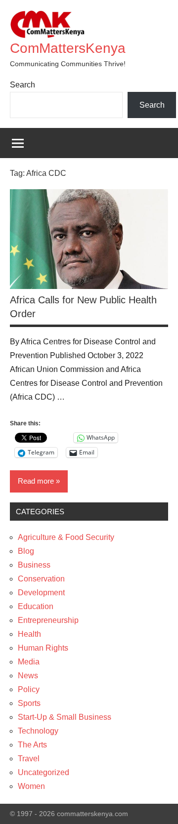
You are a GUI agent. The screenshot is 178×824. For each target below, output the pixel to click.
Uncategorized (43, 772)
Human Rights (43, 648)
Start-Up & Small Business (64, 717)
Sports (29, 703)
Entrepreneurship (48, 620)
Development (41, 592)
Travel (29, 758)
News (28, 675)
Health (29, 634)
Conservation (41, 579)
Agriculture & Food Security (66, 537)
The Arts (32, 745)
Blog (26, 551)
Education (35, 606)
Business (34, 565)
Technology (38, 731)
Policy (29, 689)
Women (31, 786)
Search (22, 85)
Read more (36, 481)
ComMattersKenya (68, 48)
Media (29, 662)
